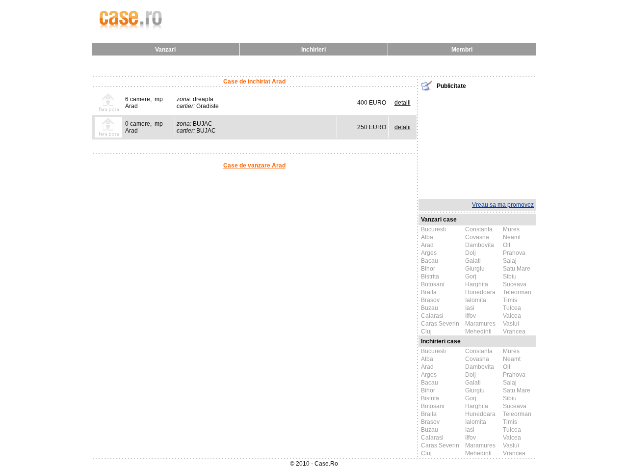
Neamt (512, 237)
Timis (510, 300)
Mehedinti (478, 331)
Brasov (430, 300)
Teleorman (517, 292)
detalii (402, 102)
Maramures (480, 323)
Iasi (469, 308)
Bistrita (430, 276)
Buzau (429, 308)
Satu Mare (516, 268)
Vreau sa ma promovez (503, 204)
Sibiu (510, 276)
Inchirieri (313, 49)
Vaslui (511, 323)
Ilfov (470, 315)
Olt (506, 245)
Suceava (514, 284)
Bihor (428, 268)
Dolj (470, 252)
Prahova (514, 252)
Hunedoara (480, 292)
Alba (427, 237)
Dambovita (479, 245)
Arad (427, 245)
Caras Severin (440, 323)
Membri (461, 49)
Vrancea (514, 331)
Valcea (512, 315)
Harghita (476, 284)
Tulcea (512, 308)
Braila (429, 292)
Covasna (477, 237)
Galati (473, 260)
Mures (511, 229)
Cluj (426, 331)
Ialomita (475, 300)
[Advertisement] (477, 144)
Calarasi (432, 315)
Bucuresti (433, 229)
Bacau (429, 260)
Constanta (479, 229)
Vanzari (165, 49)
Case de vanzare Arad (254, 165)
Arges (429, 252)
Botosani (433, 284)
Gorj (470, 276)
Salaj (510, 260)
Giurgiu (475, 268)
